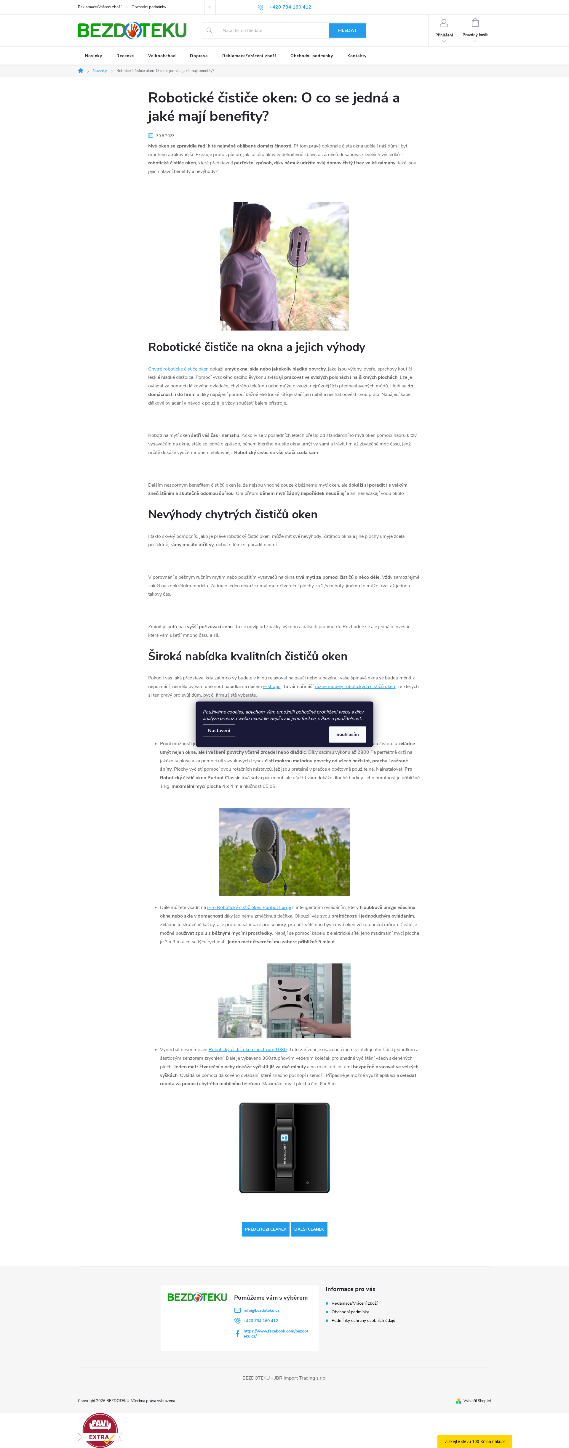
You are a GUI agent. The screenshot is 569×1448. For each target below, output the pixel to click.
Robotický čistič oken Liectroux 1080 (248, 1049)
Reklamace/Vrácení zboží (100, 7)
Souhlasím (347, 734)
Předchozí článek (265, 1229)
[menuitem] (93, 56)
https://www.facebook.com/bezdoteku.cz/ (276, 1333)
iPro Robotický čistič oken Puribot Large (249, 907)
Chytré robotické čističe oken (178, 369)
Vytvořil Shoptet (477, 1401)
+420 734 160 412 (261, 1321)
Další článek (309, 1229)
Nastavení (219, 730)
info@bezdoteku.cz (261, 1310)
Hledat (347, 30)
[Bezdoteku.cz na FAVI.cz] (100, 1430)
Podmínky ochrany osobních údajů (363, 1320)
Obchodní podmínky (149, 7)
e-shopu (272, 686)
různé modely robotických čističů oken (355, 686)
